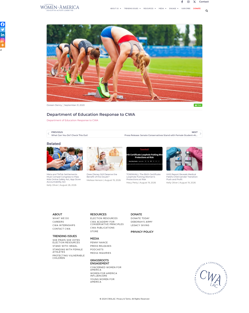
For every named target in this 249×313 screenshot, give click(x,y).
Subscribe (185, 8)
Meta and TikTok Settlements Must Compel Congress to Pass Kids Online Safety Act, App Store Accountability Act (64, 178)
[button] (207, 11)
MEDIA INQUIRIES (100, 253)
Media (161, 8)
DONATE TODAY (140, 218)
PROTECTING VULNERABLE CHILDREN (69, 256)
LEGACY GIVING (140, 225)
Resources (148, 8)
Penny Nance (99, 242)
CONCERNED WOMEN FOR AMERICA (105, 268)
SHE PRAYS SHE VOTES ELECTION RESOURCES (66, 241)
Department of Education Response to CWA (72, 120)
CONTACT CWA (62, 229)
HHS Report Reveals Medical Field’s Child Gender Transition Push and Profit (182, 177)
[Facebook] (2, 24)
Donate (196, 8)
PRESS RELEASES (100, 246)
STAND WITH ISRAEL (65, 246)
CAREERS (58, 222)
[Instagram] (2, 39)
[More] (2, 45)
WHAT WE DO (61, 218)
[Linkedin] (2, 34)
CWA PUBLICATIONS (102, 228)
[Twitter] (2, 29)
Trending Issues (131, 8)
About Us (114, 8)
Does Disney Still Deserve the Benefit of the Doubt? (102, 175)
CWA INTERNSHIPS (64, 225)
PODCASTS (96, 249)
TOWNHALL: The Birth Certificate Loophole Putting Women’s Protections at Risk (143, 177)
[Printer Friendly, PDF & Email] (198, 106)
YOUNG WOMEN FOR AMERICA (102, 280)
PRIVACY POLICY (142, 231)
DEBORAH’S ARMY (142, 222)
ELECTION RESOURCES (103, 218)
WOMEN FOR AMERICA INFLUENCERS (103, 274)
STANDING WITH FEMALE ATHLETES (68, 250)
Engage (172, 8)
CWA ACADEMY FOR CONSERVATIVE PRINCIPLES (107, 223)
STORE (94, 231)
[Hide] (1, 50)
